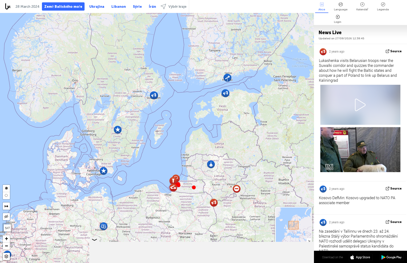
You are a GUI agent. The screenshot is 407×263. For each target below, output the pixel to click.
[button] (178, 185)
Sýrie (137, 6)
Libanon (118, 6)
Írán (152, 6)
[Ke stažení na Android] (391, 258)
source (396, 51)
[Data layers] (6, 256)
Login (337, 22)
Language (340, 9)
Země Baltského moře (63, 6)
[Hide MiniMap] (309, 240)
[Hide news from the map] (6, 216)
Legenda (383, 9)
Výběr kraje (177, 6)
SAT (7, 228)
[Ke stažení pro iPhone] (361, 258)
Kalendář (362, 9)
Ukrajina (96, 6)
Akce (321, 9)
